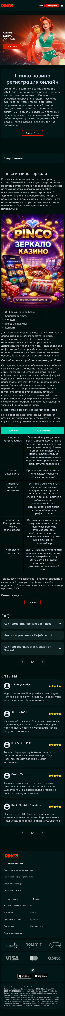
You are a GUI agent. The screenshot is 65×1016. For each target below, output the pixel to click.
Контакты (8, 912)
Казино (36, 899)
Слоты (33, 912)
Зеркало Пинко (32, 133)
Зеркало (32, 602)
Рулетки (34, 919)
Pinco (32, 905)
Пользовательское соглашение (18, 870)
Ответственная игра (13, 884)
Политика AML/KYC (13, 890)
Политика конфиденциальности (18, 877)
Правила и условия (15, 863)
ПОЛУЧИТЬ (12, 46)
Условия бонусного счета (15, 905)
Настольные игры (38, 926)
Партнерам (9, 926)
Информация (12, 899)
